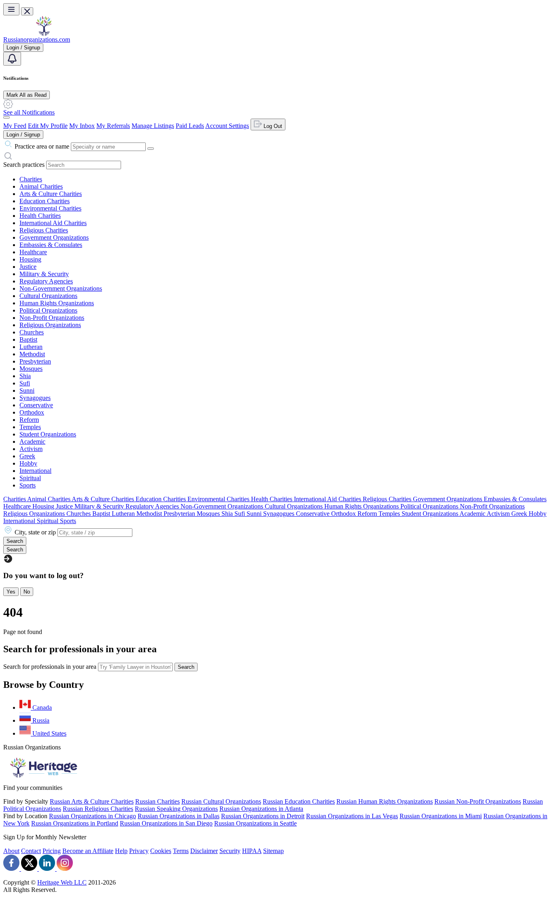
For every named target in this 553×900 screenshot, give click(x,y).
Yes (10, 592)
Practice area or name (42, 146)
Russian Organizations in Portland (74, 823)
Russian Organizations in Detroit (262, 816)
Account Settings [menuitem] (227, 125)
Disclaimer (204, 850)
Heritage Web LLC (62, 882)
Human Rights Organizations (56, 303)
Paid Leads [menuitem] (190, 125)
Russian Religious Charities (98, 808)
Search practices (24, 164)
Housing (30, 259)
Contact (31, 850)
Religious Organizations (50, 324)
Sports (27, 485)
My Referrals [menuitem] (113, 125)
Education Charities (44, 201)
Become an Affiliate (87, 850)
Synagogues (35, 397)
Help (121, 850)
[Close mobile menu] (27, 11)
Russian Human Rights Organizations (384, 801)
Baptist (28, 339)
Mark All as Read (26, 95)
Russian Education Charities (299, 801)
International (35, 470)
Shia (25, 375)
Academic (32, 441)
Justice (27, 266)
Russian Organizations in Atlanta (261, 808)
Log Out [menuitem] (272, 126)
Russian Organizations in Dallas (178, 816)
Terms (181, 850)
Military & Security (44, 273)
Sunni (26, 390)
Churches (31, 332)
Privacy (139, 850)
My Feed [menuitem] (14, 125)
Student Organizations (47, 434)
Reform (29, 419)
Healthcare (33, 252)
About (11, 850)
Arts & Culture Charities (50, 193)
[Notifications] (12, 59)
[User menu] (6, 117)
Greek (27, 456)
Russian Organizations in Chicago (92, 816)
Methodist (32, 354)
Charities (30, 179)
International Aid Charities (53, 222)
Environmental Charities (50, 208)
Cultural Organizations (48, 295)
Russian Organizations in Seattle (255, 823)
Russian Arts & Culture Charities (92, 801)
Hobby (28, 463)
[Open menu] (11, 9)
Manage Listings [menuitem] (153, 125)
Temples (30, 426)
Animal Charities (41, 186)
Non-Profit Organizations (51, 317)
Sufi (24, 383)
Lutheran (31, 346)
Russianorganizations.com (36, 39)
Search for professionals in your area (49, 666)
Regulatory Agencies (46, 281)
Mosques (31, 368)
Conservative (36, 405)
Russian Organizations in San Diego (166, 823)
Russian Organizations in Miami (441, 816)
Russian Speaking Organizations (176, 808)
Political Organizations (48, 310)
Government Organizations (54, 237)
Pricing (52, 850)
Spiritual (30, 477)
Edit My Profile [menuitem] (48, 125)
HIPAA (252, 850)
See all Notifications (29, 112)
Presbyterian (35, 361)
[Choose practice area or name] (150, 148)
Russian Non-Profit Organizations (477, 801)
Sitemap (273, 850)
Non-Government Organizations (60, 288)
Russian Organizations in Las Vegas (352, 816)
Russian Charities (157, 801)
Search (186, 667)
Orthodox (31, 412)
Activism (31, 448)
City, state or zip (35, 532)
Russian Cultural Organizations (221, 801)
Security (229, 850)
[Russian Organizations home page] (43, 33)
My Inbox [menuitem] (82, 125)
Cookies (160, 850)
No (26, 592)
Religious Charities (43, 230)
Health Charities (40, 215)
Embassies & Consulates (50, 244)
